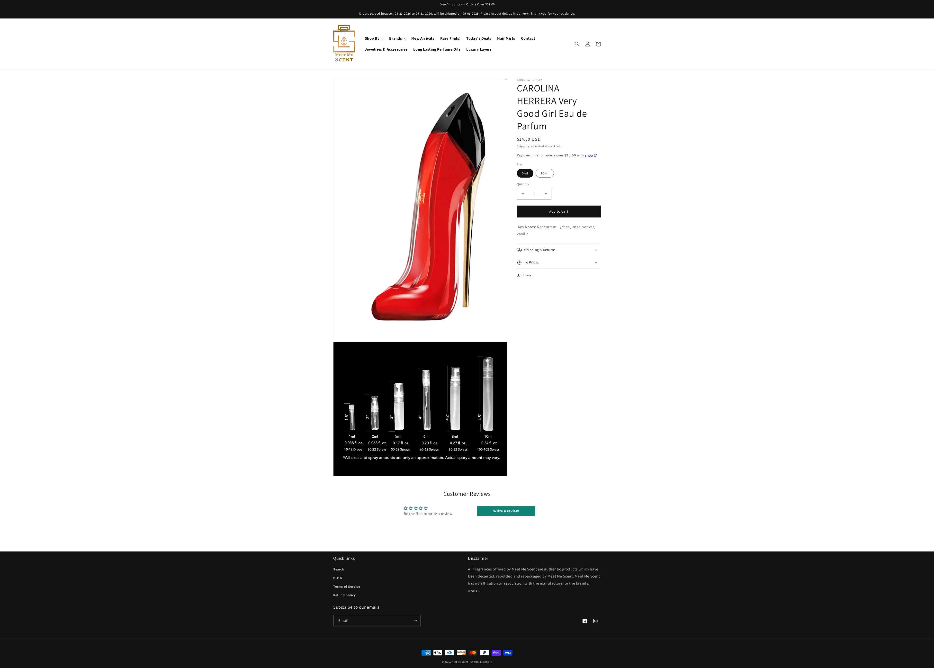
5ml (525, 173)
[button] (374, 38)
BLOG (337, 578)
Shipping (523, 146)
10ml (545, 173)
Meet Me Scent (459, 661)
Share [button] (526, 275)
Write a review (506, 511)
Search (338, 569)
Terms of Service (346, 586)
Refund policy (344, 595)
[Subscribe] (415, 620)
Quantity (523, 184)
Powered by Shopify (480, 661)
